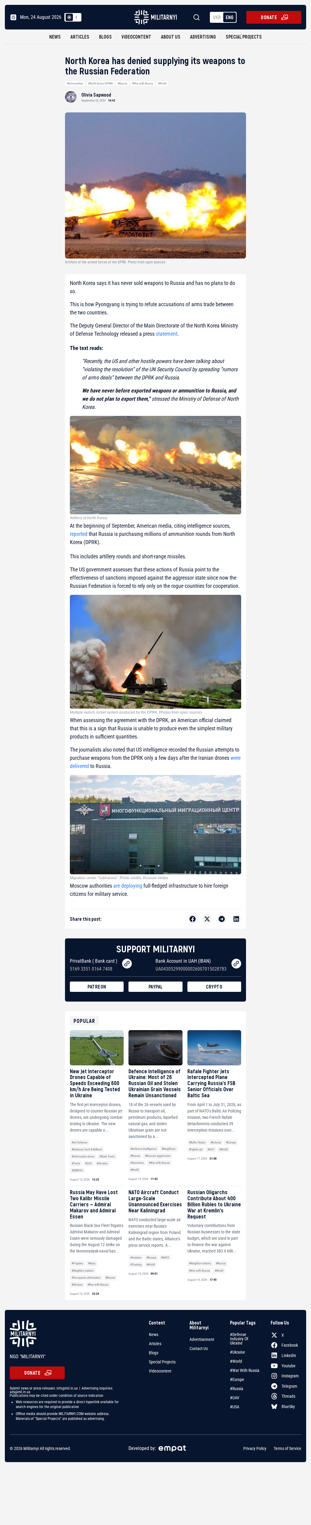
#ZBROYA (77, 1170)
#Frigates (77, 1263)
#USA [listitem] (234, 1406)
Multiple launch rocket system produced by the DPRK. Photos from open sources (136, 712)
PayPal (156, 986)
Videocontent (136, 36)
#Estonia (215, 1142)
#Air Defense (79, 1142)
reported (78, 534)
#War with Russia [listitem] (244, 1370)
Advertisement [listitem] (202, 1339)
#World (162, 83)
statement (166, 334)
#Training (136, 1264)
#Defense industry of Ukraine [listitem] (239, 1338)
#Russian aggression (157, 1155)
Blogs (105, 36)
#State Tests (107, 1156)
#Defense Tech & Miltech (87, 1149)
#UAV (88, 1163)
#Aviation (136, 1257)
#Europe (231, 1142)
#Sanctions (137, 1162)
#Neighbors (169, 1148)
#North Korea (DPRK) (100, 83)
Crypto (214, 986)
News (55, 36)
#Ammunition (75, 83)
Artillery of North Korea (88, 518)
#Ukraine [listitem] (237, 1352)
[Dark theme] (76, 17)
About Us (170, 36)
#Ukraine (102, 1163)
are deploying (127, 885)
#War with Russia (142, 83)
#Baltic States (197, 1142)
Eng (230, 17)
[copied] (127, 963)
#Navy (91, 1263)
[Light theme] (69, 17)
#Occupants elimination (86, 1277)
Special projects (244, 36)
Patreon (96, 986)
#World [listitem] (236, 1361)
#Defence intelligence (143, 1148)
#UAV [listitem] (234, 1397)
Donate (269, 17)
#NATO (165, 1257)
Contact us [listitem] (199, 1348)
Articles (79, 36)
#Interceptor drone (83, 1156)
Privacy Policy (254, 1448)
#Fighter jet (196, 1149)
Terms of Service (287, 1448)
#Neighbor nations (83, 1270)
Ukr (217, 17)
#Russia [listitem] (236, 1388)
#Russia (122, 83)
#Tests (76, 1163)
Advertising (203, 36)
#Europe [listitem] (237, 1379)
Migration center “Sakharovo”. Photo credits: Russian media (119, 878)
